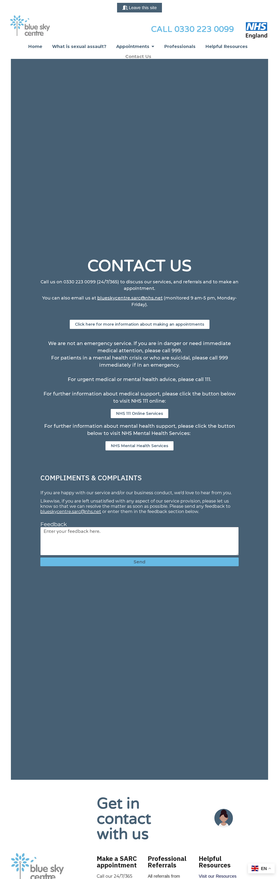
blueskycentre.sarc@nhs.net (130, 298)
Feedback (53, 524)
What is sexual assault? (79, 46)
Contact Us (138, 56)
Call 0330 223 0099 (192, 29)
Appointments (132, 46)
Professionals (180, 46)
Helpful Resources (226, 46)
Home (35, 46)
